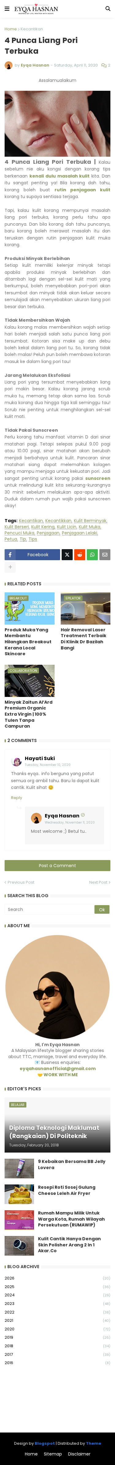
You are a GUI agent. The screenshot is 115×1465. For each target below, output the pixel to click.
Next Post (98, 882)
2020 (57, 1329)
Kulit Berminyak (90, 520)
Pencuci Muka (19, 533)
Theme (93, 1443)
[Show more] (10, 567)
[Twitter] (67, 554)
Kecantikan (32, 29)
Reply (16, 798)
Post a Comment (57, 866)
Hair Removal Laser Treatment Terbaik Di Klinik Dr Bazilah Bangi (83, 639)
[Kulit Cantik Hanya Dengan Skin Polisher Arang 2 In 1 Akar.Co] (19, 1246)
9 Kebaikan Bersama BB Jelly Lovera (71, 1165)
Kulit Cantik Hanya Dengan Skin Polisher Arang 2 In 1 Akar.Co (69, 1245)
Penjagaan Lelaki (79, 533)
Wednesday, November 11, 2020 (70, 822)
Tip (23, 539)
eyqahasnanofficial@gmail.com (58, 1068)
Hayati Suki (40, 758)
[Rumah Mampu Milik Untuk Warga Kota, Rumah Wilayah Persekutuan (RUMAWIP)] (19, 1220)
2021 (57, 1320)
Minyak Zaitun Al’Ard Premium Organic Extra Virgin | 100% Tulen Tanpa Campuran (28, 714)
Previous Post (21, 882)
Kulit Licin (66, 527)
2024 (57, 1295)
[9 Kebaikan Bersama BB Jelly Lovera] (19, 1168)
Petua (11, 539)
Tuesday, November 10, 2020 (48, 765)
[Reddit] (79, 554)
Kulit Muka (89, 527)
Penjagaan (48, 533)
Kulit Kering (43, 527)
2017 (57, 1354)
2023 (57, 1303)
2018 (57, 1346)
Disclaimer (79, 1454)
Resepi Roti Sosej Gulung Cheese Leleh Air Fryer (66, 1190)
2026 (57, 1278)
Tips (33, 539)
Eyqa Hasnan (62, 815)
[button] (7, 8)
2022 (57, 1312)
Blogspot (45, 1443)
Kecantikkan (58, 520)
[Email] (104, 554)
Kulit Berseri (17, 527)
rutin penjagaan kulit (82, 190)
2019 (57, 1337)
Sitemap (53, 1454)
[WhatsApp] (92, 554)
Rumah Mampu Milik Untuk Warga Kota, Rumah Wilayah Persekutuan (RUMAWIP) (71, 1219)
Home (11, 29)
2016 (57, 1363)
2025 (57, 1287)
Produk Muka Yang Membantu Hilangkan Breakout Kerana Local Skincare (28, 642)
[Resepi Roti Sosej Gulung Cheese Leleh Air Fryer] (19, 1194)
